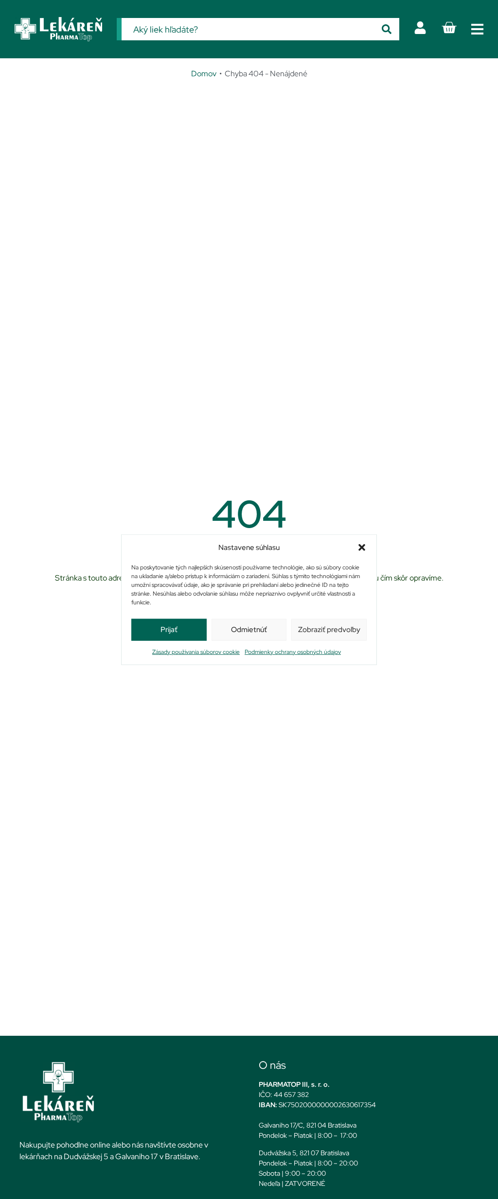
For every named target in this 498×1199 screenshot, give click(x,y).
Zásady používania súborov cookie (196, 651)
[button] (362, 547)
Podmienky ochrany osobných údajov (293, 651)
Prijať (169, 629)
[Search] (386, 29)
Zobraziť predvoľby (329, 629)
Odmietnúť (249, 629)
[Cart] (449, 27)
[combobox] (248, 29)
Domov (203, 74)
